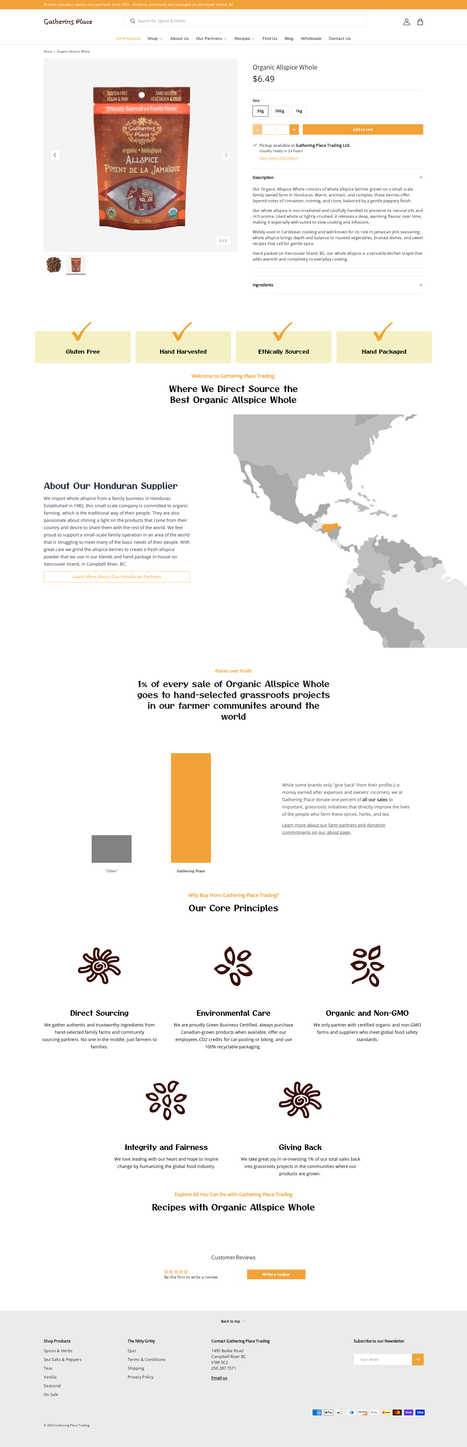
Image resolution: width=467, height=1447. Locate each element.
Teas (48, 1368)
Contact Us (340, 38)
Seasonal (52, 1385)
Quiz (132, 1350)
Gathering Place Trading (72, 1425)
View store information (279, 158)
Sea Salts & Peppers (63, 1359)
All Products (128, 38)
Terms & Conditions (147, 1359)
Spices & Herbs (58, 1350)
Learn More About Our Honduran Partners (116, 576)
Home (48, 51)
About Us (179, 38)
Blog (289, 38)
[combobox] (245, 20)
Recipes (242, 38)
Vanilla (50, 1377)
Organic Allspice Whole (73, 51)
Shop (153, 38)
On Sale (51, 1394)
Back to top (231, 1321)
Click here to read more (149, 4)
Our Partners (209, 38)
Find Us (269, 38)
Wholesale (311, 38)
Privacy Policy (140, 1377)
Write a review (276, 1274)
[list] (140, 155)
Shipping (136, 1368)
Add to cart (363, 129)
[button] (420, 22)
